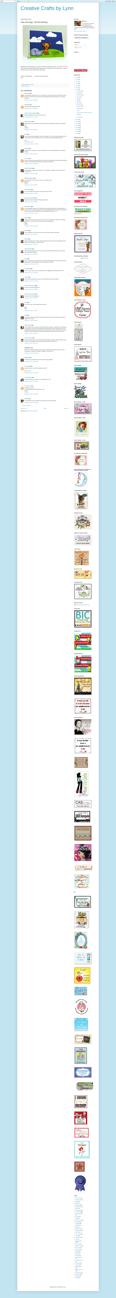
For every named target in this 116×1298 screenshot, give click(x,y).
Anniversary (78, 1199)
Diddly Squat (80, 108)
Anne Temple (27, 325)
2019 (77, 85)
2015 (77, 121)
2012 (77, 127)
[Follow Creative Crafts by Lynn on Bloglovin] (81, 38)
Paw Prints (27, 85)
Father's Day (78, 1220)
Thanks (77, 1265)
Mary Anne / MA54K (29, 198)
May (78, 99)
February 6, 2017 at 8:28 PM (30, 289)
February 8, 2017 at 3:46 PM (30, 333)
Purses (77, 1253)
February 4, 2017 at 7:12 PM (30, 244)
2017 (77, 89)
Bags (76, 1203)
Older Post (66, 408)
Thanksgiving (78, 1266)
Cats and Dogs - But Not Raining (84, 112)
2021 (77, 81)
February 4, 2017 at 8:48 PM (30, 254)
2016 (77, 119)
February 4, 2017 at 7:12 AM (30, 193)
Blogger (64, 1287)
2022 (77, 79)
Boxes (76, 1208)
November (79, 91)
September (79, 95)
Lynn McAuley (27, 377)
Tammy (26, 148)
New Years (77, 1247)
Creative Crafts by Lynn (47, 8)
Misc (76, 1239)
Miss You (77, 1244)
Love (76, 1235)
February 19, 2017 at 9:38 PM (31, 394)
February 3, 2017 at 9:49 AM (30, 129)
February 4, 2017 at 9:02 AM (30, 201)
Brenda (26, 217)
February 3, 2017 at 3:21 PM (30, 153)
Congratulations (79, 1213)
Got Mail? (79, 114)
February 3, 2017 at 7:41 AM (30, 117)
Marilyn (26, 398)
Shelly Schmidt (28, 168)
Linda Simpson (28, 121)
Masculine (77, 1237)
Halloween (77, 1230)
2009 (77, 133)
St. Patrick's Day (79, 1260)
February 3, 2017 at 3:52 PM (30, 163)
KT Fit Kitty (27, 268)
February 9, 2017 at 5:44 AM (30, 343)
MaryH (26, 239)
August (78, 97)
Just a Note (78, 1234)
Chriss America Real (29, 285)
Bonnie (26, 230)
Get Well (77, 1223)
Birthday (77, 1205)
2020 (77, 83)
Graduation (78, 1228)
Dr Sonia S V (27, 386)
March (78, 103)
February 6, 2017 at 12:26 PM (31, 281)
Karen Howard (27, 248)
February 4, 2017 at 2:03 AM (30, 185)
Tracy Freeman (28, 338)
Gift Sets (77, 1225)
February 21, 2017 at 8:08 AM (31, 402)
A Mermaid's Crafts (28, 142)
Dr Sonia (26, 392)
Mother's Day (78, 1245)
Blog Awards (78, 1206)
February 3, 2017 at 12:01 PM (31, 144)
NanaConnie (27, 206)
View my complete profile (80, 31)
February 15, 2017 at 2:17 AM (31, 372)
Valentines (77, 1274)
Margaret (26, 357)
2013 (77, 125)
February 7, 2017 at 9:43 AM (30, 320)
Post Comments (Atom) (32, 411)
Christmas (77, 1212)
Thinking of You (79, 1269)
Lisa (25, 134)
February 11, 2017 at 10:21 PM (31, 353)
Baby (76, 1201)
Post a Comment (26, 405)
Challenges (78, 1210)
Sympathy (77, 1263)
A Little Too (77, 1198)
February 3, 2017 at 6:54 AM (30, 108)
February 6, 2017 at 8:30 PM (30, 297)
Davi (25, 258)
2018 (77, 87)
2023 (77, 77)
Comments (78, 47)
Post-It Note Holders (78, 1251)
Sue (25, 315)
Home (45, 408)
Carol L (26, 158)
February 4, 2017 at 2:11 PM (30, 234)
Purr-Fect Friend (80, 106)
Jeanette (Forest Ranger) (30, 113)
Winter (76, 1277)
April (78, 100)
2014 (77, 123)
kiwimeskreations (28, 178)
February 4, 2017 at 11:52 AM (31, 226)
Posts (77, 44)
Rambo (77, 1255)
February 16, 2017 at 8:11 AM (31, 381)
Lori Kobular (27, 189)
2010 (77, 131)
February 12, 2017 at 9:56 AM (31, 361)
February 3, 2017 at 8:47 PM (30, 173)
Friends (77, 1221)
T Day (78, 110)
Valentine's (77, 1272)
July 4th (77, 1232)
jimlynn (85, 21)
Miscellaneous (78, 1241)
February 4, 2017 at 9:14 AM (30, 213)
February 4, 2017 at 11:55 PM (31, 272)
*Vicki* (26, 277)
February (79, 104)
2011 (77, 129)
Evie (25, 302)
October (79, 93)
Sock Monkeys (78, 1257)
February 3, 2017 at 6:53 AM (30, 100)
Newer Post (23, 408)
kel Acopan (27, 366)
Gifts (76, 1227)
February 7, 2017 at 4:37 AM (30, 310)
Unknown (26, 93)
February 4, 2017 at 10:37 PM (31, 264)
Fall (76, 1218)
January (79, 117)
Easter (76, 1216)
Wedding (77, 1276)
